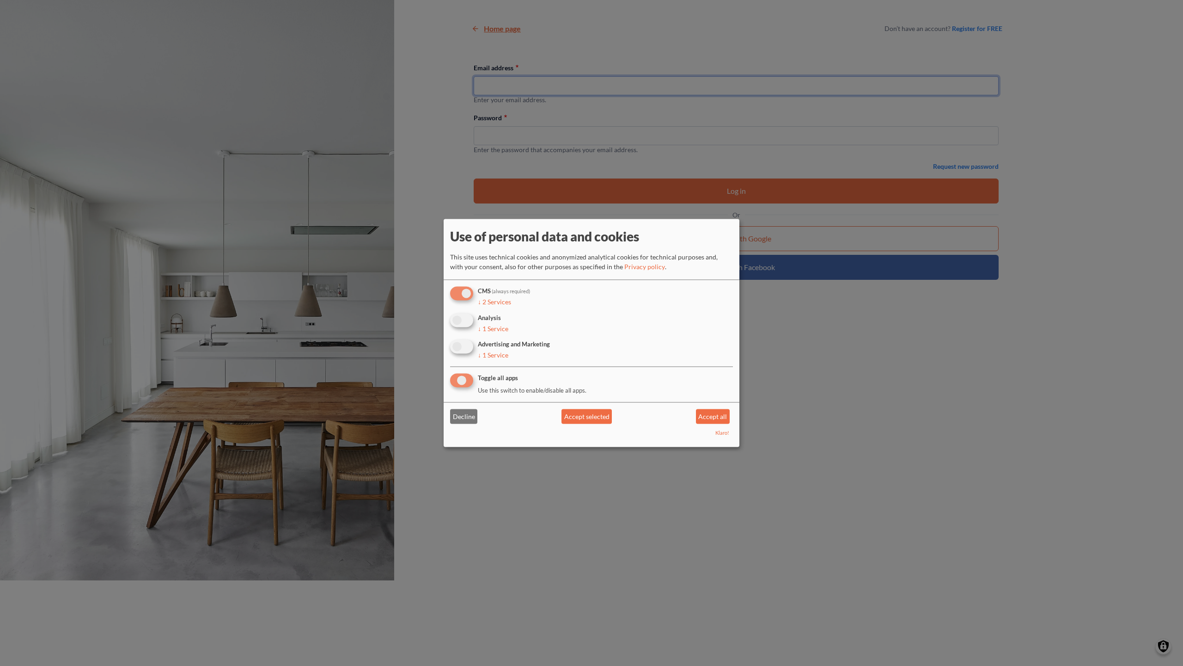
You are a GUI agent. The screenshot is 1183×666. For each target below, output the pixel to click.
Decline (464, 416)
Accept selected (587, 416)
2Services (494, 302)
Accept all (712, 416)
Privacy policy (644, 267)
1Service (493, 329)
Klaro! (722, 433)
